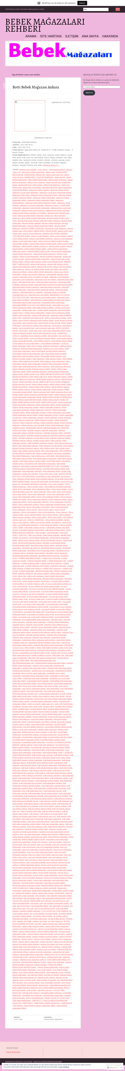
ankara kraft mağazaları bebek (24, 267)
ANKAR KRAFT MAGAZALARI (45, 231)
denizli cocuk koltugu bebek (29, 540)
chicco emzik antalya (59, 489)
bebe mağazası (44, 366)
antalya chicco (17, 313)
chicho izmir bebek (54, 517)
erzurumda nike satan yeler (34, 612)
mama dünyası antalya (21, 837)
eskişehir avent (56, 620)
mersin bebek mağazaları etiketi (24, 873)
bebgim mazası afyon (41, 441)
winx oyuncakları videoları (51, 983)
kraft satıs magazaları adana (53, 824)
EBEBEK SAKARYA (25, 574)
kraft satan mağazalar (52, 819)
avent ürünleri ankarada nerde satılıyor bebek (36, 320)
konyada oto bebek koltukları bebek (56, 747)
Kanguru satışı (48, 706)
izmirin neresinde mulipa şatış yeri (40, 704)
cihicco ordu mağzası (20, 522)
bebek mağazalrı (51, 418)
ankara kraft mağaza (38, 264)
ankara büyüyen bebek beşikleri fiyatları (53, 241)
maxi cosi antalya (55, 842)
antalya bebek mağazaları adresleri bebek (53, 310)
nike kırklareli (17, 898)
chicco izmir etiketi (19, 494)
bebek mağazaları (65, 402)
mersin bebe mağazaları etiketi (44, 868)
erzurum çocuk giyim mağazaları (32, 594)
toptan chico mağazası (56, 962)
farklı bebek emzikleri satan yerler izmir (57, 648)
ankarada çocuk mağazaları (23, 280)
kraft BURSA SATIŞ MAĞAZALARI (40, 763)
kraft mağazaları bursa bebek (30, 783)
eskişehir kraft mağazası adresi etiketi (46, 632)
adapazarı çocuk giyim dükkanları (25, 193)
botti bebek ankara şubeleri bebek (33, 461)
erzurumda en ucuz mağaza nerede (26, 609)
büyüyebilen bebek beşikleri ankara (26, 356)
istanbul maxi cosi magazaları (42, 671)
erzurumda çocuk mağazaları (33, 604)
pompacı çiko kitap (40, 921)
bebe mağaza (45, 361)
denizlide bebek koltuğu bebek (42, 545)
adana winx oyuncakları (32, 187)
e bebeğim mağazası (58, 566)
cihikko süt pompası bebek (40, 522)
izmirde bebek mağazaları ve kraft (52, 694)
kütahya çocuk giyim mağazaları (24, 729)
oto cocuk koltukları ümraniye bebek (44, 914)
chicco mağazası (19, 510)
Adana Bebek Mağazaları (37, 180)
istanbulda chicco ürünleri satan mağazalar (29, 673)
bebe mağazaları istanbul (38, 364)
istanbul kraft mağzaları (21, 671)
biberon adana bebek (44, 453)
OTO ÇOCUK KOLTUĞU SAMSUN (55, 911)
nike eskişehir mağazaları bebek (59, 896)
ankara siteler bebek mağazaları (40, 272)
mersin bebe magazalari (21, 868)
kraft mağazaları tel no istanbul (56, 796)
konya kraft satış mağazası (44, 745)
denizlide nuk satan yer (31, 548)
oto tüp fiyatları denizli (56, 919)
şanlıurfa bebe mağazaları (53, 995)
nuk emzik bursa (58, 901)
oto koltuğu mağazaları (38, 919)
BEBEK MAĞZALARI (49, 402)
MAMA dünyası (64, 834)
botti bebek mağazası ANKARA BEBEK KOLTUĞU (40, 466)
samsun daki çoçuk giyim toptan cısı (26, 947)
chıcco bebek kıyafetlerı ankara (57, 520)
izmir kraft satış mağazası (54, 691)
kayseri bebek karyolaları (48, 712)
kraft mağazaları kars (34, 791)
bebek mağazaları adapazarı (23, 405)
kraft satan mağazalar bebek (38, 822)
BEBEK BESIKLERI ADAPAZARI (52, 374)
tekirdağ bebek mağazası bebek (33, 962)
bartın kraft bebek (38, 351)
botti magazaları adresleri (32, 471)
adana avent (50, 172)
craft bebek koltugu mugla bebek (31, 530)
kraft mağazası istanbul (63, 799)
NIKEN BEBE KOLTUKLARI (40, 901)
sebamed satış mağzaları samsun (33, 960)
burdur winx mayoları (30, 474)
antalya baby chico (29, 310)
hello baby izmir (58, 655)
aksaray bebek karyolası (51, 223)
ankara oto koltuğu (19, 272)
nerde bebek (59, 893)
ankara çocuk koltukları (40, 236)
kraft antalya (37, 752)
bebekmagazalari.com (51, 428)
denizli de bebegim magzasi (51, 540)
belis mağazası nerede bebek (50, 446)
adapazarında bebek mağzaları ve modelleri (29, 213)
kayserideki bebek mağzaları (42, 724)
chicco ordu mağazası (46, 512)
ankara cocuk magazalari (29, 256)
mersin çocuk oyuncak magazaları (54, 865)
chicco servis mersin (50, 515)
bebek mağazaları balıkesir (50, 407)
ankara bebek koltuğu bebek (35, 249)
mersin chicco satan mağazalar (45, 875)
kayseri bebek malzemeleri (30, 714)
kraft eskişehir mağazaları (47, 765)
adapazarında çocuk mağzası (33, 210)
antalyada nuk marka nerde (33, 318)
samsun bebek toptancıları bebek (40, 934)
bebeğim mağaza (34, 430)
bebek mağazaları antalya (29, 407)
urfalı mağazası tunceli (54, 972)
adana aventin (59, 177)
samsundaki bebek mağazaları (31, 954)
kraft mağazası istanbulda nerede (25, 801)
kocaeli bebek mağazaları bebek (34, 737)
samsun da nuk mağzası (63, 942)
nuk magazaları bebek (39, 906)
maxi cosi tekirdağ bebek (37, 857)
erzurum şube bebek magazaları (25, 602)
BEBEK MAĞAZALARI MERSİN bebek (27, 400)
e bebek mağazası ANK (30, 563)
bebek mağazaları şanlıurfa (33, 418)
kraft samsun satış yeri (47, 816)
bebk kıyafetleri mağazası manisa (41, 443)
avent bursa (56, 326)
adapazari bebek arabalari (39, 190)
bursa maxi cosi (67, 481)
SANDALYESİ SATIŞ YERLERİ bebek (58, 954)
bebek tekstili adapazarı (54, 425)
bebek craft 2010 (40, 377)
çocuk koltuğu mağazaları (50, 343)
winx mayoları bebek (32, 983)
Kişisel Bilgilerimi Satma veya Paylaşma (47, 1061)
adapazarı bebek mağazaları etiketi (41, 200)
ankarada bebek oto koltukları (31, 292)
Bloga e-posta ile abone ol (100, 74)
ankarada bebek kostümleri (46, 282)
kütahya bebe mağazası (47, 729)
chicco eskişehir (40, 492)
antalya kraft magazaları (21, 315)
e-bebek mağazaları (26, 571)
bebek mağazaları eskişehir (40, 410)
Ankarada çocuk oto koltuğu (45, 280)
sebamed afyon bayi (20, 957)
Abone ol (89, 93)
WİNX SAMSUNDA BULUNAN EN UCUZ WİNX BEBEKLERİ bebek (37, 988)
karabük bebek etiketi (38, 709)
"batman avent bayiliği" (28, 170)
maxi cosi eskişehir (44, 845)
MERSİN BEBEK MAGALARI (52, 885)
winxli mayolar (32, 985)
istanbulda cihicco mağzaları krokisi (35, 676)
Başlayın (82, 3)
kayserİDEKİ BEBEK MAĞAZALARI (58, 727)
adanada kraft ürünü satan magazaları (57, 187)
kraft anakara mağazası (21, 750)
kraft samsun (34, 814)
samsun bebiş (59, 934)
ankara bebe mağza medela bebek (43, 244)
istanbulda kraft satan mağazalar (35, 678)
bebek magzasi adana (63, 395)
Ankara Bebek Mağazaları (61, 251)
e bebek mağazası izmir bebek (37, 566)
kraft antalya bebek (50, 752)
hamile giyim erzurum (59, 653)
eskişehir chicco (18, 625)
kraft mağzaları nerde (48, 804)
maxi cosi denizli (29, 845)
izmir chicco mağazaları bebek (34, 689)
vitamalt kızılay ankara (46, 977)
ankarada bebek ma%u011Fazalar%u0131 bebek (53, 285)
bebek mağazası (64, 418)
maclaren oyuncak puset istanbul (25, 832)
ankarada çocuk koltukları (59, 277)
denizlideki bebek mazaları (51, 548)
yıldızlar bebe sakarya (30, 993)
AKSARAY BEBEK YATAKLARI (32, 228)
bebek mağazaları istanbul (36, 412)
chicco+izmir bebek (39, 517)
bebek (53, 369)
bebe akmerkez (39, 359)
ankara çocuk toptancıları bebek (24, 241)
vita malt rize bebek (51, 975)
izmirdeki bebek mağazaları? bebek (44, 701)
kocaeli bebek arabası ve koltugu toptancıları (39, 735)
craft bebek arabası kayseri (34, 527)
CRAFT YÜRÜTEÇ (19, 535)
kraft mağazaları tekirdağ (33, 796)
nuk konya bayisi (23, 906)
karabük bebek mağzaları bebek (24, 712)
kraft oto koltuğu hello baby (31, 811)
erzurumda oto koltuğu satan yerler (40, 614)
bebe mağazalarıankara (27, 366)
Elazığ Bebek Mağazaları (32, 579)
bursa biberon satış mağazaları (48, 476)
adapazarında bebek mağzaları (58, 210)
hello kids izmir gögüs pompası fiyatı (42, 658)
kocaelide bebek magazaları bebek (25, 740)
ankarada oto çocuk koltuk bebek (43, 297)
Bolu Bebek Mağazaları (21, 456)
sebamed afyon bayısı (37, 957)
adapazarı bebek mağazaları (44, 198)
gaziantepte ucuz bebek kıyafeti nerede (35, 653)
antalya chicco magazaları (34, 313)
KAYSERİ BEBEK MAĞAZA (33, 727)
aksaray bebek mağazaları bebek (40, 226)
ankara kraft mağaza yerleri (57, 264)
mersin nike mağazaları (42, 880)
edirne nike (22, 576)
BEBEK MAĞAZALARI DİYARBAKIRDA (57, 397)
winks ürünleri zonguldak (46, 980)
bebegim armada (24, 369)
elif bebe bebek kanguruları (52, 579)
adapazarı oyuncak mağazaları (32, 205)
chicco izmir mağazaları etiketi (24, 497)
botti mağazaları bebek (51, 471)
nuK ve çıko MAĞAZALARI (44, 908)
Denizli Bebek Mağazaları (39, 538)
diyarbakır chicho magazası (57, 553)
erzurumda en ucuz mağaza (60, 607)
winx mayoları (17, 983)
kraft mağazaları (24, 778)
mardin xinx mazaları (40, 842)
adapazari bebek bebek (59, 190)
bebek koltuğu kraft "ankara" (40, 387)
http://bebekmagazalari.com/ (23, 663)
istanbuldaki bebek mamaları (38, 681)
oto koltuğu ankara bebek (42, 916)
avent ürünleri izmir (29, 323)
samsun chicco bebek (42, 939)
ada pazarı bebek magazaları (33, 172)
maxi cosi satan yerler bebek (39, 855)
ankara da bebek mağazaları (51, 256)
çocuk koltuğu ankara (41, 341)
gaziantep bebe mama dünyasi (24, 650)
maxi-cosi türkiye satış (59, 860)
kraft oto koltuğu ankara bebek (39, 809)
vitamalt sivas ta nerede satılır (24, 980)
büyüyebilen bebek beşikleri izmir (53, 356)
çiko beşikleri (53, 336)
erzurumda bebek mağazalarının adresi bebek (30, 607)
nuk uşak (29, 908)
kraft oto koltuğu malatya (51, 811)
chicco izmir (51, 492)
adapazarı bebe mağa (21, 195)
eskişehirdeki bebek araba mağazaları (48, 645)
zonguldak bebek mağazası (51, 993)
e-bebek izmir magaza (32, 568)
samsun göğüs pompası (50, 947)
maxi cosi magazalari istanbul (47, 847)
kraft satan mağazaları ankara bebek (26, 824)
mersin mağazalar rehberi (22, 880)
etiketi (38, 648)
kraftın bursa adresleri (56, 827)
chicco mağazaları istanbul (28, 504)
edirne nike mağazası (35, 576)
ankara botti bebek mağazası (44, 254)
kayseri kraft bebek (39, 717)
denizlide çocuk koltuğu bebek (54, 543)
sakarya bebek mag (49, 924)
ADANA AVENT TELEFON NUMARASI (38, 177)
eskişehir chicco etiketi (21, 627)
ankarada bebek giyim (26, 282)
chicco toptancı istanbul (21, 517)
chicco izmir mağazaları (36, 494)
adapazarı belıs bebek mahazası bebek (40, 203)
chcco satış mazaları (56, 484)
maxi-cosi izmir (44, 860)
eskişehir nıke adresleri (41, 637)
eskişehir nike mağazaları (56, 635)
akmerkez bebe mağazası (50, 221)
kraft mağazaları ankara (59, 778)
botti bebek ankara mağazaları (45, 458)
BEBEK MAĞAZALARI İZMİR (29, 402)
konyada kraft (36, 747)
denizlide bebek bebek (21, 545)
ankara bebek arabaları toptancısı (34, 246)
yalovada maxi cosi (44, 990)
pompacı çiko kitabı (24, 921)
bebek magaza (57, 389)
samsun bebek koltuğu (27, 931)
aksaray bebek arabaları (31, 223)
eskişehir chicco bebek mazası (56, 625)
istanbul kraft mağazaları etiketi (59, 668)
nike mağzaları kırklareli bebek (54, 898)
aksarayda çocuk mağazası (55, 228)
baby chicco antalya (34, 346)
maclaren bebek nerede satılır (36, 829)
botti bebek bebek (54, 461)
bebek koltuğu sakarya (60, 387)
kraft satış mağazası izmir (37, 827)
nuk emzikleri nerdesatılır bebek (56, 903)
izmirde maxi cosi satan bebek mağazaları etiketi (53, 699)
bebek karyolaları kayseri (28, 382)
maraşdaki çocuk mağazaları (57, 839)
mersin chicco (63, 873)
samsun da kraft (46, 942)
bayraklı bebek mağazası (56, 351)
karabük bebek (23, 709)
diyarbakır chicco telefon (35, 553)
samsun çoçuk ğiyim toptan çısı (24, 929)
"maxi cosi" (16, 172)
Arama (30, 36)
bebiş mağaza (56, 441)
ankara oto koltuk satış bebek (56, 269)
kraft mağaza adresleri (52, 775)
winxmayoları (44, 985)
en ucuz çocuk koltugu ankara (56, 584)
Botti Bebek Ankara (63, 456)
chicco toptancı (65, 515)
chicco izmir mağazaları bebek (58, 494)
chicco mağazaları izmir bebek (38, 507)
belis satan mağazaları (50, 451)
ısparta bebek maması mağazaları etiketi (39, 1006)
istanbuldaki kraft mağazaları (61, 681)
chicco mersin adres (46, 510)
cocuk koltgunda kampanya (28, 525)
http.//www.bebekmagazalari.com (43, 660)
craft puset (63, 533)
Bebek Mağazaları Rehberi (45, 25)
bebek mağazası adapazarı (23, 420)
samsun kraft (66, 947)
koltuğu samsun (26, 745)
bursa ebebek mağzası (45, 479)
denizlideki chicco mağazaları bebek (41, 551)
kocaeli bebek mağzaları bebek (60, 737)
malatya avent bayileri (49, 834)
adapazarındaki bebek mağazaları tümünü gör (35, 216)
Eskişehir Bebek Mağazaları (58, 622)
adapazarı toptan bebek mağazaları (36, 208)
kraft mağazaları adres (40, 778)
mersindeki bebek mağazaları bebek (26, 885)
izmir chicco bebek (51, 686)
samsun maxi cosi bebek (46, 949)
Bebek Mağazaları (13, 1052)
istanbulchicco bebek (63, 671)
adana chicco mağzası (36, 182)
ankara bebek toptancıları (22, 254)
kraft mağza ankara (31, 804)
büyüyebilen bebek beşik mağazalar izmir (28, 354)
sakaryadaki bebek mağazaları (57, 926)
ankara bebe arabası (20, 244)
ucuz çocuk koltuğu (44, 970)
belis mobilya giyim (47, 448)
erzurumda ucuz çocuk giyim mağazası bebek (35, 617)
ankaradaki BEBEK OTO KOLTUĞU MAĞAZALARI (31, 305)
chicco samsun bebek (32, 515)
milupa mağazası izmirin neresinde (42, 888)
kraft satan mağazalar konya (62, 822)
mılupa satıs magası (46, 893)
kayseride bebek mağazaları (42, 719)
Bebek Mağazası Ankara (44, 420)
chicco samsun (61, 512)
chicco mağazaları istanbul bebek (53, 504)
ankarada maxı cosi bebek (38, 295)
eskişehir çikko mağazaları (36, 622)
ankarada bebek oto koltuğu (55, 292)
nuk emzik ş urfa (36, 903)
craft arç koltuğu (65, 525)
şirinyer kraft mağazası (34, 998)
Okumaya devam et (51, 165)
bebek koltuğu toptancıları (41, 389)
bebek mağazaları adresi (45, 405)
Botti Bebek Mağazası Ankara (35, 87)
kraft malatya (40, 773)
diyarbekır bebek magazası (49, 556)
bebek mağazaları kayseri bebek (25, 415)
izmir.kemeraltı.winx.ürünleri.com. (25, 694)
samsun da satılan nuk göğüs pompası (55, 944)
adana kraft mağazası (51, 185)
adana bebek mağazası (57, 180)
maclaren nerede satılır (58, 829)
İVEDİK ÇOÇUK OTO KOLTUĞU (57, 998)
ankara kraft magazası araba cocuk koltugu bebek (43, 262)
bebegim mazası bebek (41, 369)
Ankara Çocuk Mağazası (32, 233)
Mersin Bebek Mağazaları (36, 870)
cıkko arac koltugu (35, 535)
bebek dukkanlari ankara (57, 377)
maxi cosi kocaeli (28, 847)
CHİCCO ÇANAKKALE (35, 520)
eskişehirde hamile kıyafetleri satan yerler (44, 643)
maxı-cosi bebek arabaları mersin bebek (41, 862)
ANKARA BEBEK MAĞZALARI (38, 251)
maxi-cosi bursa (31, 860)
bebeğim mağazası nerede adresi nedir (34, 438)
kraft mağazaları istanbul (52, 783)
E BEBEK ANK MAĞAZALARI (29, 558)
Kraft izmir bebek (65, 768)
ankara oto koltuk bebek (34, 269)
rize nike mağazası (55, 921)
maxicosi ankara (18, 862)
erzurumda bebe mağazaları (57, 604)
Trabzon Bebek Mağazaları (47, 967)
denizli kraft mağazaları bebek (29, 543)
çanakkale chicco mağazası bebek (33, 336)
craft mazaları (40, 533)
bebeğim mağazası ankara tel (38, 435)
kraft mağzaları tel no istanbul (26, 806)
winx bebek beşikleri (64, 980)
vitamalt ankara (66, 975)
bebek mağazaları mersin (48, 415)
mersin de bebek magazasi (32, 878)
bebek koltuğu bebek (58, 384)
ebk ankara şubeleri (41, 574)
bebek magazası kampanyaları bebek (38, 395)
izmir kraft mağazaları (34, 691)
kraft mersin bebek (46, 806)
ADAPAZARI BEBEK (20, 190)
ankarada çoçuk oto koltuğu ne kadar (34, 277)
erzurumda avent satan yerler (50, 602)
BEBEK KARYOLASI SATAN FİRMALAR (54, 382)
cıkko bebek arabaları (51, 535)
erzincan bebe (34, 591)
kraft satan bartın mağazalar (32, 819)
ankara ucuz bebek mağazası (33, 274)
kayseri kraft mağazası (21, 719)
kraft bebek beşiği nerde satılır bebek (56, 758)
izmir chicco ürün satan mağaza (30, 686)
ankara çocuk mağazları (63, 239)
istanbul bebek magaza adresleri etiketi (50, 663)
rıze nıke (37, 924)
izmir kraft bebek (53, 689)
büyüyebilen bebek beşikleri (56, 354)
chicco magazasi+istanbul (37, 499)
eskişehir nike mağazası (21, 637)
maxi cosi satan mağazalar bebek (40, 852)
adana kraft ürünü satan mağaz (30, 185)
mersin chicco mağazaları (22, 875)
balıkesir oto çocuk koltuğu (53, 349)
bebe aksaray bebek (53, 359)
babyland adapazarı (51, 346)
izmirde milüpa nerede (21, 701)
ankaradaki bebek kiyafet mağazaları (26, 303)
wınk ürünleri (31, 990)
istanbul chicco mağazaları (42, 666)
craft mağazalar (52, 533)
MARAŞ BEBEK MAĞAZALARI (33, 839)
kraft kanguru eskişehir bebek (40, 770)
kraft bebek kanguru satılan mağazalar (27, 760)
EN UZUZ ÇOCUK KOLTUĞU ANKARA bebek (46, 589)
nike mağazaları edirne (32, 898)
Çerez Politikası (64, 1067)
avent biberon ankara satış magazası (36, 326)
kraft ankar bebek (38, 750)
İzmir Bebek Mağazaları (21, 1000)
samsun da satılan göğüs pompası (25, 944)
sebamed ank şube (54, 957)
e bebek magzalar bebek (36, 561)
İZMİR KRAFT (27, 1003)
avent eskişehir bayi (26, 328)
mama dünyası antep (39, 837)
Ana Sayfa (90, 36)
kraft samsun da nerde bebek (51, 814)
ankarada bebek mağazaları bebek (40, 290)
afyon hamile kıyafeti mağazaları (33, 218)
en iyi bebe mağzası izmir (34, 584)
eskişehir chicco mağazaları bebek (44, 627)
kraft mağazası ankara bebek (41, 799)
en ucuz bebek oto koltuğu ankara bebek (44, 586)
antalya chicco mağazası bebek (58, 313)
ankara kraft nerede (44, 267)
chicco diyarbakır (24, 489)
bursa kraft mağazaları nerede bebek (45, 481)
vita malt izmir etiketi (35, 975)
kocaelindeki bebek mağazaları (33, 742)
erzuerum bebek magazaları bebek (54, 591)
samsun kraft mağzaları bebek (24, 949)
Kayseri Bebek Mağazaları (52, 714)
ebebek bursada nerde (44, 571)
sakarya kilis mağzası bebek (33, 926)
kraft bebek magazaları (52, 760)
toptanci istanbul (40, 965)
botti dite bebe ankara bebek (54, 469)
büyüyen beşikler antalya (22, 359)
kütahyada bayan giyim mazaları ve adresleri (39, 732)
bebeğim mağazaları (49, 430)
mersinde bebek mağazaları (32, 883)
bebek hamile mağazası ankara (48, 379)
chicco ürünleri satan (35, 487)
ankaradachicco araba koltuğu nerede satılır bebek (50, 300)
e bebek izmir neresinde (51, 558)
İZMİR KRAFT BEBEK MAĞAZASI (47, 1003)
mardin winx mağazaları (21, 842)
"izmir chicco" (43, 170)
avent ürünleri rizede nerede (49, 323)
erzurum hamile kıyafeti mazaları (58, 599)
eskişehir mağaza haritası (36, 635)
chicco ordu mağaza (29, 512)
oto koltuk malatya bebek (22, 916)
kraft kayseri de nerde (61, 770)
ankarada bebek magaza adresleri (25, 287)
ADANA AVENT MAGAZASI (34, 175)
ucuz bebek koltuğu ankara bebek (32, 972)
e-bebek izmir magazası (51, 568)
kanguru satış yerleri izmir (32, 706)
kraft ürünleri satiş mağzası (42, 755)
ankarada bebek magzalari (50, 287)
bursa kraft (59, 479)
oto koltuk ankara (65, 914)
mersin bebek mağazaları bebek (59, 870)
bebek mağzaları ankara (50, 423)
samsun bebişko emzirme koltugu (45, 937)
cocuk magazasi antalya (49, 525)
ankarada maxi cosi (19, 295)
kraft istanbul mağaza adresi (47, 768)
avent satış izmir (35, 331)
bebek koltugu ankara (40, 384)
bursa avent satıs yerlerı (48, 474)
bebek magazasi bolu (41, 392)
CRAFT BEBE (17, 527)
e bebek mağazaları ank (56, 561)
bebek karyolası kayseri (21, 384)
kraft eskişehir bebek (28, 765)
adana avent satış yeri (54, 175)
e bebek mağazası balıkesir (51, 563)
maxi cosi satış (57, 855)
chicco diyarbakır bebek (41, 489)
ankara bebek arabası (57, 246)
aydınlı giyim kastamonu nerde (44, 333)
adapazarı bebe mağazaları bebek (44, 195)
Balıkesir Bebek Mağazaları (31, 349)
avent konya (23, 331)
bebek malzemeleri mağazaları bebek (26, 397)
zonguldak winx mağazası (32, 995)
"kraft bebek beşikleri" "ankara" (61, 170)
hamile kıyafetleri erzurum (41, 655)
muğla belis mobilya (23, 893)
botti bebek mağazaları (47, 464)
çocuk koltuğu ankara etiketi (61, 341)
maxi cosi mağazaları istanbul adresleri (37, 850)
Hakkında (110, 36)
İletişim (71, 36)
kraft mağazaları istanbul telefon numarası (50, 788)
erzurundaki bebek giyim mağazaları (36, 620)
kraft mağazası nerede (48, 801)
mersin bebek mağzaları (47, 873)
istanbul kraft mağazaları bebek (34, 668)
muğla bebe (26, 891)
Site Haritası (51, 36)
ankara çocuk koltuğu (58, 236)
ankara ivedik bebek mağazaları (37, 259)
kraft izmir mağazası (20, 770)
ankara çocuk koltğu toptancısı (41, 239)
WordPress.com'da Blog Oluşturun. (18, 1061)
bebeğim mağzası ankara (22, 441)
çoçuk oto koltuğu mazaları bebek (43, 338)
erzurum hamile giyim (37, 599)
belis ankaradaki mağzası (28, 446)
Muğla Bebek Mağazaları (41, 891)
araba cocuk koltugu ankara (55, 318)
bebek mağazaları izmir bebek (58, 412)
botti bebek (50, 456)
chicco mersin (31, 510)
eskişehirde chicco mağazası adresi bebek (38, 640)
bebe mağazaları (58, 361)
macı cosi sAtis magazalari (30, 834)
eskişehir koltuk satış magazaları (42, 630)
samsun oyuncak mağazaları (40, 952)
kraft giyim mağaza (28, 768)
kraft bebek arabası (61, 755)
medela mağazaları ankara (30, 865)
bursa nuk (16, 484)
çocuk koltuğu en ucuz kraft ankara (25, 343)
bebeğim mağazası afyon (53, 433)
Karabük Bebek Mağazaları (58, 709)
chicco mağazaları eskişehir (38, 502)
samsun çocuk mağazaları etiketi (50, 929)
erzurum (15, 594)
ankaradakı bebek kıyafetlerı (43, 308)
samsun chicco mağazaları (28, 942)
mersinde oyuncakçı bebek (54, 883)
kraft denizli (58, 763)
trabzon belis (64, 967)
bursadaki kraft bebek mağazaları (34, 484)
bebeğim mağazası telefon (60, 438)
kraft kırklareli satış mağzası (23, 773)
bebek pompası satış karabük (32, 425)
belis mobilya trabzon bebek (29, 451)
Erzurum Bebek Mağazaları (37, 597)
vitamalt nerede (62, 977)
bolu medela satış (38, 456)
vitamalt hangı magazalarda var (24, 977)
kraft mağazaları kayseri (52, 791)
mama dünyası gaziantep (58, 837)
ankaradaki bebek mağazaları (53, 303)
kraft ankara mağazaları (55, 750)
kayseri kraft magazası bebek (59, 717)
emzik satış (45, 581)
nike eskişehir (40, 896)
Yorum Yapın (18, 1019)
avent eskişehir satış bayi (45, 328)
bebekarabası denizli (34, 428)
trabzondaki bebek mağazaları (24, 970)
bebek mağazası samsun (30, 423)
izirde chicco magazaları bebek (24, 683)
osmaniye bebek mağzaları (30, 911)
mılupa (34, 893)
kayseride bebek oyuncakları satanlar (41, 722)
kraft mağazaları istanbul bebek (53, 786)
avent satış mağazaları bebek (54, 331)
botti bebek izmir (31, 464)
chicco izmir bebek (64, 492)
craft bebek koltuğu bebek (55, 530)
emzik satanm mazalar (31, 581)
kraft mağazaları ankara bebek (47, 781)
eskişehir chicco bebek (34, 625)
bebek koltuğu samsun (21, 389)
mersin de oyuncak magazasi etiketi (58, 878)
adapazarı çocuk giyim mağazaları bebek (55, 193)
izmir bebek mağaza (45, 683)
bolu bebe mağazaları (62, 453)
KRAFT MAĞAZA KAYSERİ (31, 775)
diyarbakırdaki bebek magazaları (25, 556)
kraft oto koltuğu (60, 806)
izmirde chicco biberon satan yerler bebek (48, 696)
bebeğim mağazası (35, 433)
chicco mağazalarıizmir (59, 507)
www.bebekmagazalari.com (60, 985)
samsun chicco (27, 939)
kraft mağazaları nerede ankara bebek (43, 793)
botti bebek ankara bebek (22, 458)
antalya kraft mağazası (41, 315)
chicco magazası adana (57, 499)
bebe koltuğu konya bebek (29, 361)
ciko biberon (56, 522)
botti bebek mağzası (34, 469)
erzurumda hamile (48, 609)
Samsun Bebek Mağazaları (47, 931)
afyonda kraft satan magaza (28, 221)
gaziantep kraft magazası (47, 650)
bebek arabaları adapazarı (36, 372)
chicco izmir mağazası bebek (48, 497)
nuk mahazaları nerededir (59, 906)
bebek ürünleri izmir (31, 374)
